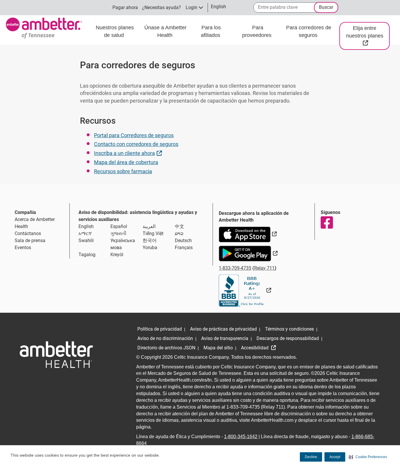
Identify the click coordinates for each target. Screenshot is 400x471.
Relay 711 (264, 268)
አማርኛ (85, 233)
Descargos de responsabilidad (288, 338)
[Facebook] (326, 222)
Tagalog (86, 254)
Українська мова (122, 244)
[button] (368, 457)
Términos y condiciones (289, 329)
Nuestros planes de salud (115, 31)
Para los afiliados (211, 31)
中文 (179, 226)
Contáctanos (28, 233)
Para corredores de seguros (308, 31)
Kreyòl (116, 254)
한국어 (150, 240)
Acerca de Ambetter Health (35, 223)
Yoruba (150, 247)
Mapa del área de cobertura (126, 162)
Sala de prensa (30, 240)
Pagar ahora (125, 7)
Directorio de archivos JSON (166, 348)
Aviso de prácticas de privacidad (223, 329)
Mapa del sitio (218, 348)
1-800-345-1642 (240, 436)
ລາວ (179, 233)
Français (184, 247)
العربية (149, 226)
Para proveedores (257, 31)
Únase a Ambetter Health (165, 31)
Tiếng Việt (153, 233)
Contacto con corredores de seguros (136, 144)
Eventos (23, 247)
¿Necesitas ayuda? (161, 7)
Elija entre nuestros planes (368, 35)
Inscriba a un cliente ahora (128, 153)
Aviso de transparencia (224, 338)
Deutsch (183, 240)
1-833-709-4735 (235, 268)
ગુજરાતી (118, 233)
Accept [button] (334, 457)
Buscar (326, 7)
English (86, 226)
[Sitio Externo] (245, 290)
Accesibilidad (255, 348)
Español (118, 226)
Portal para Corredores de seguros (134, 135)
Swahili (86, 240)
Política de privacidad (159, 329)
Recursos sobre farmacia (123, 171)
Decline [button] (311, 457)
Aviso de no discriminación (165, 338)
